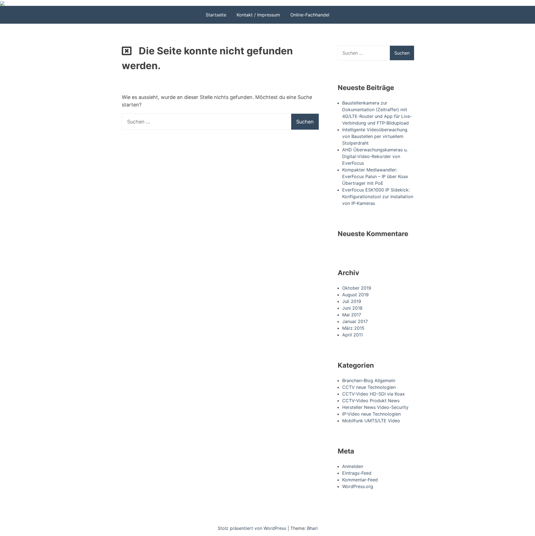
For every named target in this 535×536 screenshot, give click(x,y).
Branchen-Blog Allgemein (368, 380)
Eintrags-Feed (356, 473)
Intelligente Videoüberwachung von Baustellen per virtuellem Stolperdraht (374, 136)
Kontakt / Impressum (258, 15)
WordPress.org (357, 486)
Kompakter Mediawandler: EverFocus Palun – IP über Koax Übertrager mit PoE (375, 176)
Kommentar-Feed (360, 479)
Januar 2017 (355, 321)
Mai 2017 (351, 314)
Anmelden (352, 466)
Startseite (216, 15)
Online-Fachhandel (309, 15)
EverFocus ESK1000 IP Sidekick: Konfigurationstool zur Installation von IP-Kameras (377, 196)
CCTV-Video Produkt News (371, 400)
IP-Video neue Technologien (371, 414)
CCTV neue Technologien (369, 387)
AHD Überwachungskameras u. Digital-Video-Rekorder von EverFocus (375, 156)
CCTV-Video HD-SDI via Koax (373, 394)
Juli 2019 (351, 301)
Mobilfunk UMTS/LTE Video (371, 420)
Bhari (312, 528)
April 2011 (352, 335)
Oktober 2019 (356, 288)
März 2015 (353, 328)
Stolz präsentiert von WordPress (253, 528)
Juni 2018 (352, 308)
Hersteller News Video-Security (375, 407)
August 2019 (355, 294)
